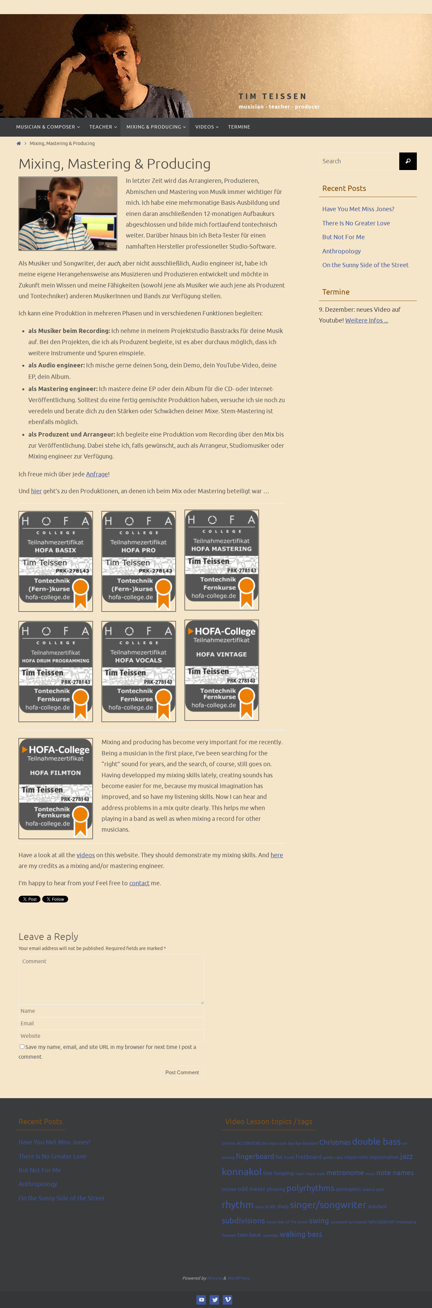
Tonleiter (229, 1235)
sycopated (338, 1222)
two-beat (250, 1235)
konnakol (242, 1172)
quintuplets (348, 1189)
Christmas (335, 1142)
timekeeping (406, 1222)
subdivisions (243, 1221)
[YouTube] (201, 1299)
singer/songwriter (328, 1205)
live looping (278, 1173)
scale (270, 1206)
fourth (289, 1158)
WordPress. (238, 1278)
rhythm (238, 1205)
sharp (283, 1206)
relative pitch (373, 1190)
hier (36, 491)
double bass (376, 1141)
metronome (345, 1172)
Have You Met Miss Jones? (358, 209)
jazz (406, 1156)
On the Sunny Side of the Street (365, 265)
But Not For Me (343, 237)
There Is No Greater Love (356, 223)
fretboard (309, 1157)
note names (395, 1172)
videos (86, 855)
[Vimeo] (228, 1299)
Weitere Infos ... (366, 320)
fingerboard (255, 1156)
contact (139, 883)
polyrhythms (310, 1188)
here (277, 855)
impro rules (356, 1157)
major (300, 1174)
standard (377, 1206)
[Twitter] (214, 1299)
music (370, 1174)
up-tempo (270, 1235)
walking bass (301, 1234)
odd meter (252, 1189)
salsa (259, 1207)
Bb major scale (275, 1143)
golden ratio (333, 1158)
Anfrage (97, 474)
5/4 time (229, 1143)
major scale (315, 1174)
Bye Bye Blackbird (303, 1143)
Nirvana (214, 1278)
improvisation (384, 1157)
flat (279, 1157)
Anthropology (341, 251)
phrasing (276, 1189)
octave (229, 1189)
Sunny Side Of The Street (287, 1222)
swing (319, 1221)
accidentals (249, 1143)
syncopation (381, 1222)
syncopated (357, 1222)
